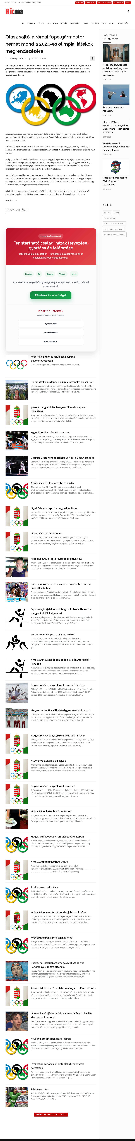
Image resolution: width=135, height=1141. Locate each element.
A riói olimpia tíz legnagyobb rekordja (52, 483)
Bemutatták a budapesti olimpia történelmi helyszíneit (62, 382)
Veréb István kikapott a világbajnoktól (52, 634)
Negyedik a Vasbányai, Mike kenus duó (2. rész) (58, 735)
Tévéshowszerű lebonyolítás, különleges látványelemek (116, 146)
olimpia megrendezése (114, 229)
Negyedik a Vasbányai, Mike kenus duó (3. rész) (58, 685)
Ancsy (14, 58)
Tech (85, 23)
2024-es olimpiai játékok (115, 235)
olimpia (23, 58)
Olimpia (107, 213)
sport (116, 213)
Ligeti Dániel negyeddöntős (47, 533)
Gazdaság (53, 23)
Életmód (95, 23)
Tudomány (75, 23)
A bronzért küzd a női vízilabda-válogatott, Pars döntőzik (63, 988)
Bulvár (64, 23)
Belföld (31, 23)
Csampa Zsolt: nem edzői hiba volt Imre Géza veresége (63, 457)
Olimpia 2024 (109, 218)
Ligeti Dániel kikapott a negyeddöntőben (54, 508)
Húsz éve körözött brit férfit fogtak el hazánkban (115, 181)
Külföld (41, 23)
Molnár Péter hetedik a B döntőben (51, 811)
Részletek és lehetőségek (51, 295)
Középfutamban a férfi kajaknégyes (51, 937)
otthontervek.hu (51, 342)
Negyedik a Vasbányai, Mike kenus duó (53, 786)
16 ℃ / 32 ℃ (11, 2)
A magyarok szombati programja (49, 862)
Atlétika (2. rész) (40, 1089)
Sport (112, 23)
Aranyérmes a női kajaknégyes (48, 760)
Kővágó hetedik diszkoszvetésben (51, 1038)
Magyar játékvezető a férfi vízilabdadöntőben (57, 836)
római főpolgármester (114, 224)
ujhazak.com (51, 324)
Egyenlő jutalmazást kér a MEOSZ (50, 432)
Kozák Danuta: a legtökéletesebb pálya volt (56, 558)
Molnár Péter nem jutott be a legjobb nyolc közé (58, 912)
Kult (104, 23)
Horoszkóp (122, 23)
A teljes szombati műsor (44, 887)
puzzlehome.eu (51, 333)
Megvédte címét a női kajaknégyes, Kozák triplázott (60, 710)
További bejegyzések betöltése (51, 1114)
